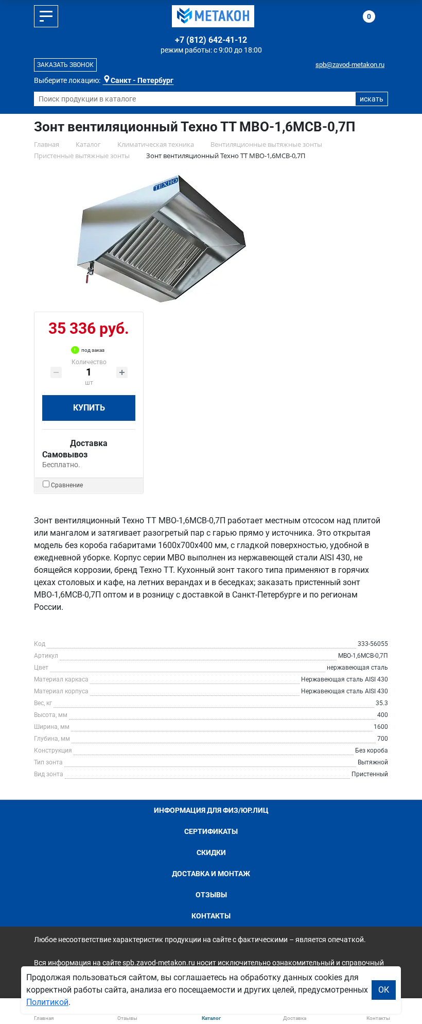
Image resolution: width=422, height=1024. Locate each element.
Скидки (211, 852)
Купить (89, 408)
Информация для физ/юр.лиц (211, 810)
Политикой (47, 1002)
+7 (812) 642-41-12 (211, 40)
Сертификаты (211, 831)
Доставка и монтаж (211, 873)
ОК (383, 990)
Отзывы (211, 895)
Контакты (211, 916)
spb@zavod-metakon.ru (349, 65)
